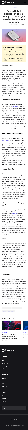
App (3, 360)
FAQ (3, 396)
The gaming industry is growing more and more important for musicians (9, 336)
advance (14, 213)
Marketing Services (7, 366)
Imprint (3, 381)
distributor (15, 106)
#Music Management (8, 311)
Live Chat (4, 401)
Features (4, 368)
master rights (5, 140)
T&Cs (3, 383)
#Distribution (6, 308)
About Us (4, 378)
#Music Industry (17, 308)
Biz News (14, 7)
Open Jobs (4, 386)
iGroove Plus (5, 363)
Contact (4, 398)
